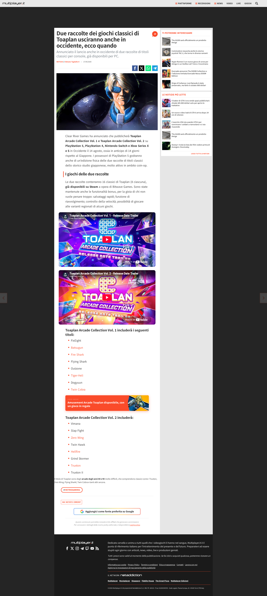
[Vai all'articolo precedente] (263, 298)
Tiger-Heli (77, 375)
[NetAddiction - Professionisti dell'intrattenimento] (131, 575)
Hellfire (75, 451)
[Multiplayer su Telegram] (82, 548)
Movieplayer (124, 580)
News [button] (220, 3)
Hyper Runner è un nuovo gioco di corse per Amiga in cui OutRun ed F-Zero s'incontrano (190, 62)
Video (230, 3)
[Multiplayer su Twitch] (87, 548)
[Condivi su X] (141, 68)
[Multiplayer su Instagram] (77, 548)
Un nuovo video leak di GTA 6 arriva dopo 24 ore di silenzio (190, 113)
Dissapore (136, 580)
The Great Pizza (162, 580)
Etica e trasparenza (167, 564)
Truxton (76, 465)
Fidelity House (148, 580)
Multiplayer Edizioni (179, 580)
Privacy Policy (133, 564)
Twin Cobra (78, 389)
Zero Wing (77, 438)
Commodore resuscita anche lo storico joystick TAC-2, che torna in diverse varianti (190, 52)
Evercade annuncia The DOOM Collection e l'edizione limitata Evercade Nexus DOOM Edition (189, 73)
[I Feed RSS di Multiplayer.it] (97, 548)
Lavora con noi (191, 564)
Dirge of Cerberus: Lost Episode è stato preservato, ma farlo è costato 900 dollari (189, 84)
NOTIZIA (59, 62)
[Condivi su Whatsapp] (148, 68)
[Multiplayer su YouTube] (92, 548)
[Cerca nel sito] (257, 3)
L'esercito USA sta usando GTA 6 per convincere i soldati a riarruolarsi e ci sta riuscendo (188, 124)
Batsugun (77, 347)
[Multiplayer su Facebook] (67, 548)
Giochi (248, 3)
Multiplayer (113, 580)
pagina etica (135, 525)
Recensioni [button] (204, 3)
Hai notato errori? (71, 502)
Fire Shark (77, 354)
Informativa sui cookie (117, 564)
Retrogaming (72, 489)
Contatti (180, 564)
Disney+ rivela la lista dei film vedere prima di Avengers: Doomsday (191, 146)
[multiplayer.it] (82, 542)
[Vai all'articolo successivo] (3, 298)
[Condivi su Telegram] (155, 68)
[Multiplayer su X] (72, 548)
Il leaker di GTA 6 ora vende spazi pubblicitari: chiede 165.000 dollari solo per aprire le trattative (191, 103)
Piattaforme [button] (185, 3)
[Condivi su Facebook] (135, 68)
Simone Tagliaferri (72, 62)
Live (238, 3)
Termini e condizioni (149, 564)
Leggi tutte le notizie (200, 154)
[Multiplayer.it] (13, 3)
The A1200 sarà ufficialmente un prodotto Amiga (189, 41)
